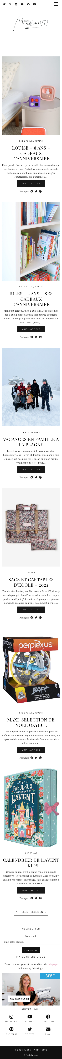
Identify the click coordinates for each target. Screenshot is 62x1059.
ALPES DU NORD (31, 432)
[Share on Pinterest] (40, 191)
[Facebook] (28, 4)
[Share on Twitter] (36, 191)
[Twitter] (4, 4)
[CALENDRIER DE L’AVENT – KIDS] (31, 808)
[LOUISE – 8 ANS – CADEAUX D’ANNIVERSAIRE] (31, 95)
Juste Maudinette (35, 1050)
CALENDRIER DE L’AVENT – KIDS (31, 862)
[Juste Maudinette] (31, 27)
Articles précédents (31, 911)
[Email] (34, 4)
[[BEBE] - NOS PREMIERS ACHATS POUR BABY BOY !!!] (31, 989)
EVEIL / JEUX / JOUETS (31, 141)
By (31, 1055)
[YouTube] (22, 4)
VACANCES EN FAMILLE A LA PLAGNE (31, 441)
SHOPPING (31, 573)
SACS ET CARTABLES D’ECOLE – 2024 (31, 582)
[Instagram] (10, 4)
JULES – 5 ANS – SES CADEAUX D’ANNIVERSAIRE (31, 298)
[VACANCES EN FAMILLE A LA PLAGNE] (31, 387)
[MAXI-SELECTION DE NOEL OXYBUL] (31, 667)
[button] (57, 4)
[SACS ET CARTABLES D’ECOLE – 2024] (31, 527)
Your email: (31, 936)
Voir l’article (31, 183)
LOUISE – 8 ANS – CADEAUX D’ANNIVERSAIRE (31, 153)
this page (53, 964)
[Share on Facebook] (32, 191)
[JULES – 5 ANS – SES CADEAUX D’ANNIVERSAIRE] (31, 241)
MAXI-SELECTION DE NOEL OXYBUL (31, 722)
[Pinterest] (16, 4)
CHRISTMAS (31, 853)
